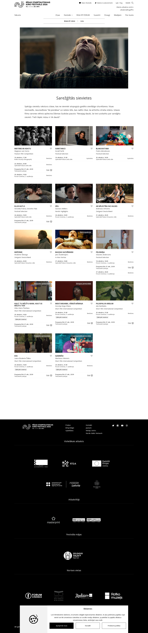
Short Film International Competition (27, 311)
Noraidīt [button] (88, 626)
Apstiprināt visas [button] (61, 626)
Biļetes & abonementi (105, 3)
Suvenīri (97, 15)
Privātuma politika (114, 626)
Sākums (17, 15)
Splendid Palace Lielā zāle (23, 165)
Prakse (68, 425)
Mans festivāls (86, 3)
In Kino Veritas (60, 257)
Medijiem (117, 15)
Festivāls (67, 15)
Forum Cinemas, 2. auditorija (23, 176)
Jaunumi (88, 428)
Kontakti (89, 425)
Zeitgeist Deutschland (104, 211)
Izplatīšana (69, 430)
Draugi (107, 15)
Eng (121, 3)
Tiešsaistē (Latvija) (20, 171)
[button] (49, 170)
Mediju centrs (91, 430)
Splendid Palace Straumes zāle (106, 217)
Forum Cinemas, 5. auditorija (105, 274)
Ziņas (57, 15)
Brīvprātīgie (69, 428)
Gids (82, 21)
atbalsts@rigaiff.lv (127, 10)
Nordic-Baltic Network (94, 433)
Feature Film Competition (23, 154)
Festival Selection (61, 154)
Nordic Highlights (61, 211)
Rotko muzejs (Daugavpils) (23, 159)
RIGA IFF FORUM (83, 15)
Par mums (129, 15)
